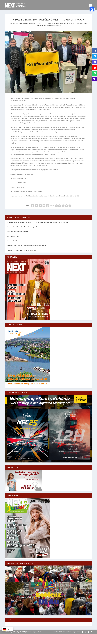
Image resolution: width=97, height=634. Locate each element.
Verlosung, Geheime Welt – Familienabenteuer (22, 250)
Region (50, 25)
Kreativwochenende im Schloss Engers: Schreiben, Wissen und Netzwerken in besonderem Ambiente (39, 222)
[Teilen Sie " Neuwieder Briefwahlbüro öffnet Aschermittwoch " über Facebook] (32, 206)
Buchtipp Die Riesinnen (14, 241)
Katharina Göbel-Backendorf (28, 23)
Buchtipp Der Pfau (13, 236)
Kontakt (55, 632)
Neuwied (73, 23)
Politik (45, 25)
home (57, 23)
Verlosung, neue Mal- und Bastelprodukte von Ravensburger (26, 245)
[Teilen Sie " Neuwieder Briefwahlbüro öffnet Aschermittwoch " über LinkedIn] (40, 206)
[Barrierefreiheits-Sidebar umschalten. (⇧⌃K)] (92, 9)
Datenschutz (67, 632)
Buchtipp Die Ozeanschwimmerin (17, 231)
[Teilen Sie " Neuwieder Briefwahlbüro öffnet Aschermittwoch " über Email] (44, 206)
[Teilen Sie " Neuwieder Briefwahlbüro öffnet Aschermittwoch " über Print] (48, 206)
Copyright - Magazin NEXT (17, 632)
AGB (60, 632)
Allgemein (51, 23)
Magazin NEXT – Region (19, 217)
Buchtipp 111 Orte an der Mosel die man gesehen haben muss (27, 227)
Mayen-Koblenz (65, 23)
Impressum (76, 632)
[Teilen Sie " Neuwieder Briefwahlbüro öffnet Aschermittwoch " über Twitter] (36, 206)
